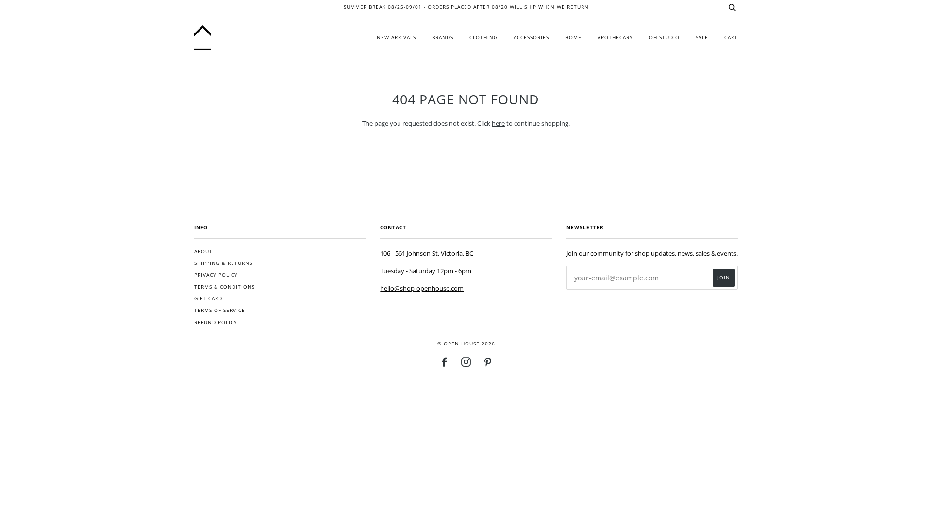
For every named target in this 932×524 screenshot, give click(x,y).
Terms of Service (219, 310)
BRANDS (442, 37)
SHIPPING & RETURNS (223, 263)
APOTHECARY (615, 37)
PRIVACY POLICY (216, 275)
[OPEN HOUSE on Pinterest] (488, 364)
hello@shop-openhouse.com (422, 288)
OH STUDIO (664, 37)
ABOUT (203, 251)
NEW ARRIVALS (396, 37)
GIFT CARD (208, 298)
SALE (702, 37)
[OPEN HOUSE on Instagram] (466, 364)
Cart (731, 37)
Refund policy (215, 322)
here (498, 123)
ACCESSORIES (531, 37)
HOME (573, 37)
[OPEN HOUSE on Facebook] (444, 364)
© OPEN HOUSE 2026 (466, 344)
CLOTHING (483, 37)
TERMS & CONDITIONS (224, 287)
